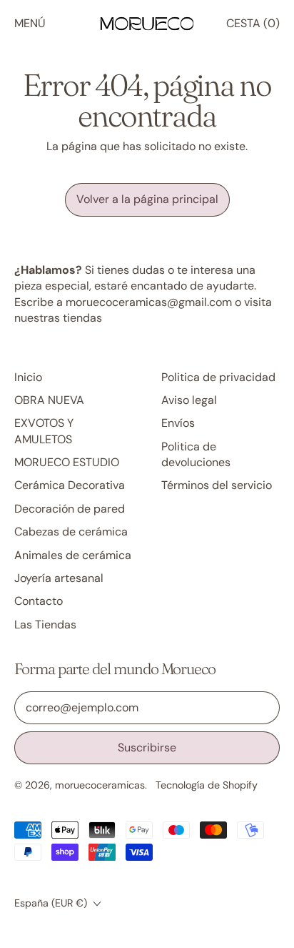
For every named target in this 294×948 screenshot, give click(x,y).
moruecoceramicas (100, 785)
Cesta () (252, 27)
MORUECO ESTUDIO (66, 462)
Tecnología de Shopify (207, 785)
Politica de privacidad (218, 377)
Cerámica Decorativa (69, 485)
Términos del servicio (216, 485)
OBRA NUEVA (49, 400)
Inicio (28, 377)
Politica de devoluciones (195, 454)
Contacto (38, 600)
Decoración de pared (69, 508)
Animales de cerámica (72, 555)
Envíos (178, 422)
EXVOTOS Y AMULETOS (44, 430)
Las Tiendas (45, 624)
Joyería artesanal (58, 578)
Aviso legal (189, 400)
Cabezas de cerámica (71, 531)
